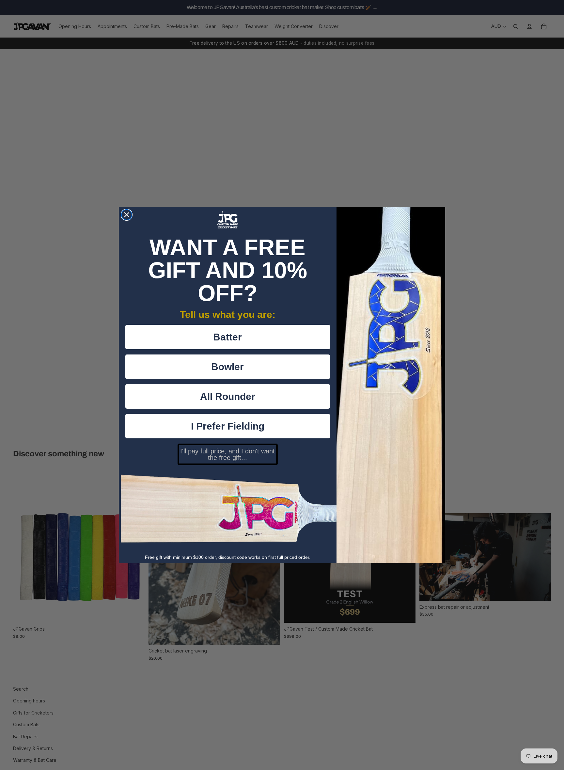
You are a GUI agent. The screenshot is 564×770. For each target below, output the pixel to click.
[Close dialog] (126, 215)
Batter (227, 337)
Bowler (227, 366)
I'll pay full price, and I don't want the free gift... (227, 454)
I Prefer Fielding (227, 426)
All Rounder (227, 396)
